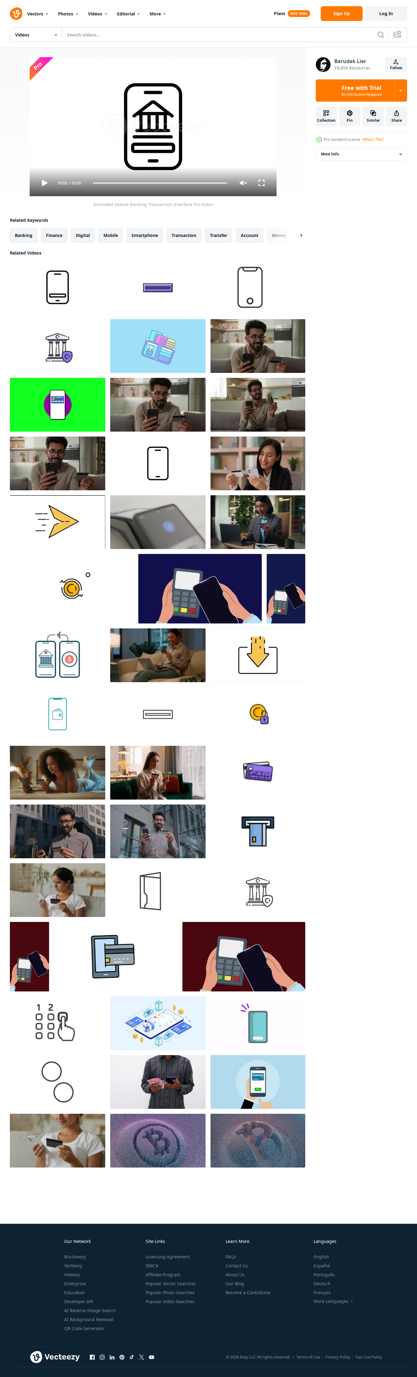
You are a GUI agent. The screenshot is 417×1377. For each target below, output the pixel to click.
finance (54, 235)
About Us (235, 1275)
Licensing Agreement (168, 1257)
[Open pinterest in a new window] (121, 1356)
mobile (110, 235)
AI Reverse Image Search (90, 1310)
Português (324, 1275)
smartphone (144, 235)
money (279, 235)
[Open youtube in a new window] (151, 1356)
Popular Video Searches (170, 1301)
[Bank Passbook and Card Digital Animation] (158, 890)
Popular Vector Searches (171, 1283)
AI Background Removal (89, 1319)
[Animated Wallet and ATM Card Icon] (158, 346)
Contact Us (237, 1266)
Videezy (72, 1275)
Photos (65, 14)
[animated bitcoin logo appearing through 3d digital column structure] (258, 1141)
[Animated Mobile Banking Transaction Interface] (57, 287)
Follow (396, 67)
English (321, 1257)
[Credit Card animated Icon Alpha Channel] (258, 773)
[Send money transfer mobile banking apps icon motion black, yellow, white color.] (57, 522)
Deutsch (322, 1283)
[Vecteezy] (16, 13)
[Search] (381, 34)
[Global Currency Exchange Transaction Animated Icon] (57, 1082)
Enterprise (75, 1283)
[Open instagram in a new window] (102, 1356)
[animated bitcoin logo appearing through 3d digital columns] (158, 1141)
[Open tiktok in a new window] (131, 1356)
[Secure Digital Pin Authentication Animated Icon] (57, 1023)
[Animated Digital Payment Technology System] (158, 463)
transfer (218, 235)
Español (322, 1266)
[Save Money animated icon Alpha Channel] (258, 714)
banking (23, 235)
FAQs (231, 1257)
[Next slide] (296, 235)
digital (83, 235)
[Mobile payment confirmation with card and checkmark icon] (57, 405)
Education (74, 1292)
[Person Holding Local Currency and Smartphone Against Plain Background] (158, 1082)
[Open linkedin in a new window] (112, 1356)
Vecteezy (73, 1266)
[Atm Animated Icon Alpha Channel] (158, 287)
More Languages (331, 1301)
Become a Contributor (248, 1292)
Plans (279, 13)
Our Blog (235, 1283)
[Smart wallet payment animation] (57, 714)
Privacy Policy (337, 1357)
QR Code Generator (84, 1328)
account (249, 235)
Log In (386, 13)
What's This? (373, 139)
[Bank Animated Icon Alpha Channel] (57, 346)
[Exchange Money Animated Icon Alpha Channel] (71, 588)
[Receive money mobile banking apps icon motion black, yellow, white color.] (258, 655)
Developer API (78, 1301)
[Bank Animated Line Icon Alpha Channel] (258, 890)
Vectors (35, 14)
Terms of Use (308, 1357)
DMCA (152, 1266)
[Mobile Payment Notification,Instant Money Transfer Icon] (258, 1023)
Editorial (126, 14)
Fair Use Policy (369, 1357)
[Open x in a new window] (141, 1356)
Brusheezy (75, 1257)
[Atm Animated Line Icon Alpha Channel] (158, 714)
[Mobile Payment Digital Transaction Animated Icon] (258, 287)
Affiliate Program (163, 1275)
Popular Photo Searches (170, 1292)
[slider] (160, 183)
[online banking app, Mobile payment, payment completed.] (258, 1082)
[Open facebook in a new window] (92, 1356)
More (155, 14)
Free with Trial (361, 90)
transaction (184, 235)
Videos (95, 14)
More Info (330, 154)
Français (322, 1292)
